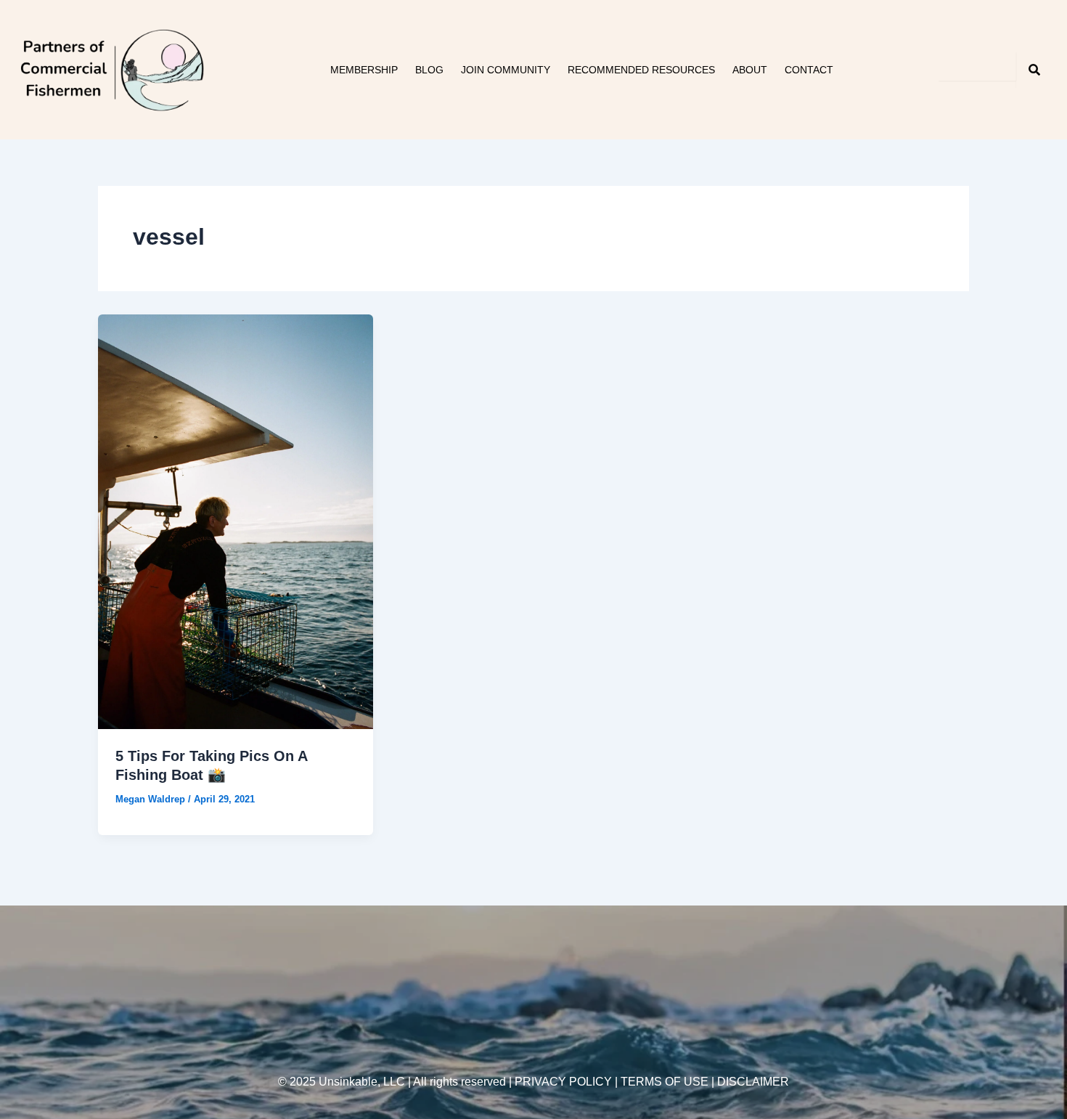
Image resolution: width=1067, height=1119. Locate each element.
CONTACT (809, 70)
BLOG (429, 70)
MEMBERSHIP (364, 70)
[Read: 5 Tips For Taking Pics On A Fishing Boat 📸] (235, 521)
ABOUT (749, 70)
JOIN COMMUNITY (505, 70)
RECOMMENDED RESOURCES (641, 70)
